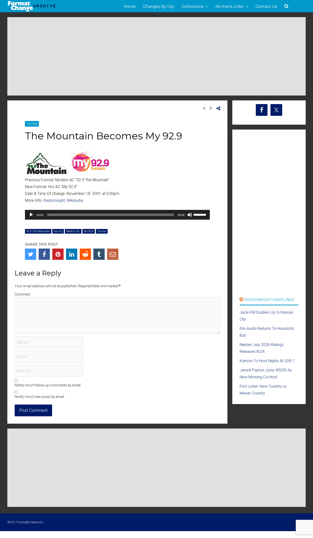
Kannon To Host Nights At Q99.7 (267, 361)
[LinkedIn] (71, 254)
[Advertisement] (156, 56)
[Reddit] (85, 254)
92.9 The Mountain (38, 231)
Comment (22, 294)
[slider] (200, 214)
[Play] (31, 214)
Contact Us (266, 6)
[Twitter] (30, 254)
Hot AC (58, 231)
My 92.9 (88, 231)
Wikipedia (75, 200)
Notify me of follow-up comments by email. (48, 385)
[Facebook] (44, 254)
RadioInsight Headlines (269, 300)
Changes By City (158, 6)
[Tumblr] (99, 254)
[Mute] (189, 214)
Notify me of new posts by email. (40, 397)
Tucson (31, 123)
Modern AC (73, 231)
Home (130, 6)
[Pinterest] (58, 254)
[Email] (112, 254)
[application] (117, 215)
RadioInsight (54, 200)
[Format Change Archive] (31, 10)
